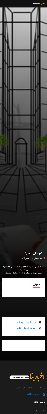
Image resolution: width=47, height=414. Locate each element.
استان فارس (37, 258)
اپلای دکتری (40, 410)
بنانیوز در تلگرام (33, 394)
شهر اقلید (25, 258)
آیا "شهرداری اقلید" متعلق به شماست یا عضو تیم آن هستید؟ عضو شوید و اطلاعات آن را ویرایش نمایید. (23, 270)
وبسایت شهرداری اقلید (27, 328)
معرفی (36, 284)
